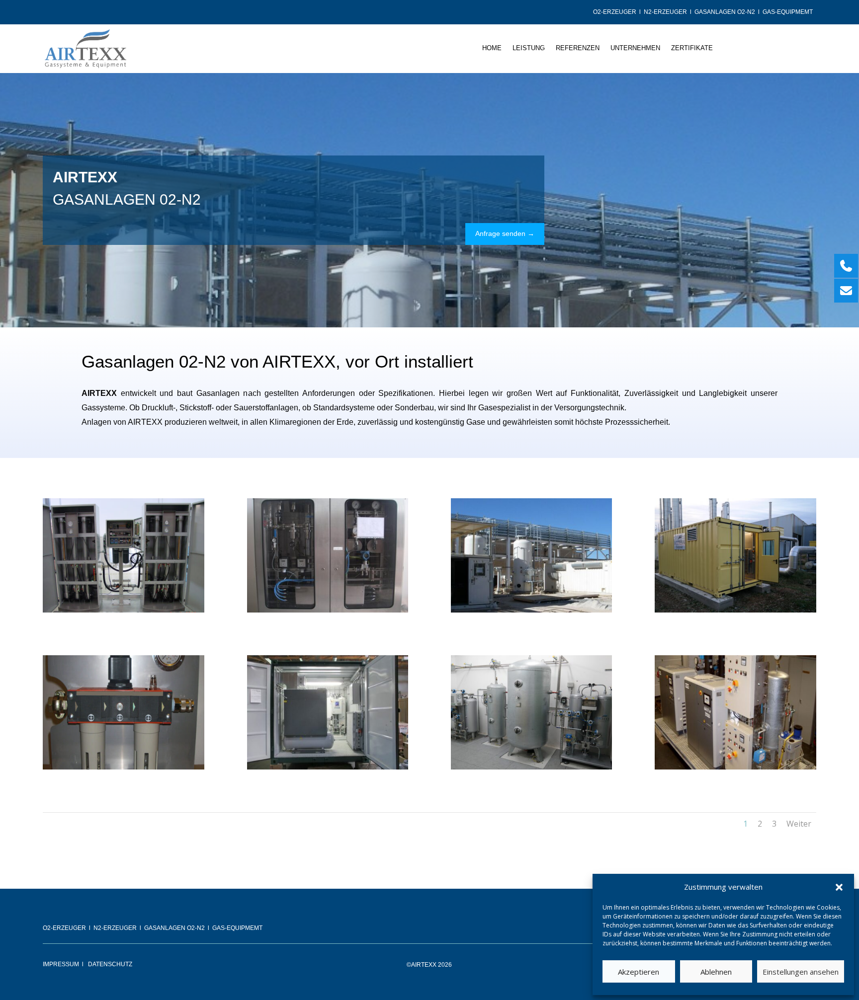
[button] (839, 887)
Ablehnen (716, 972)
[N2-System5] (328, 610)
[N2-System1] (735, 766)
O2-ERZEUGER (614, 11)
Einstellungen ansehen (801, 972)
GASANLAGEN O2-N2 (724, 11)
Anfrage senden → (504, 233)
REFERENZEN (578, 48)
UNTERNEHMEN (635, 48)
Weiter (798, 823)
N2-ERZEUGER (665, 11)
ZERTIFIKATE (692, 48)
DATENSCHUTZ (110, 964)
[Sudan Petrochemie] (123, 610)
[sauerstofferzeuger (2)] (531, 610)
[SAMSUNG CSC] (735, 610)
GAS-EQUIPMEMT (788, 11)
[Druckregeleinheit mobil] (123, 766)
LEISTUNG (529, 48)
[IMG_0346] (328, 766)
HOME (492, 48)
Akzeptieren (638, 972)
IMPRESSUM (61, 964)
